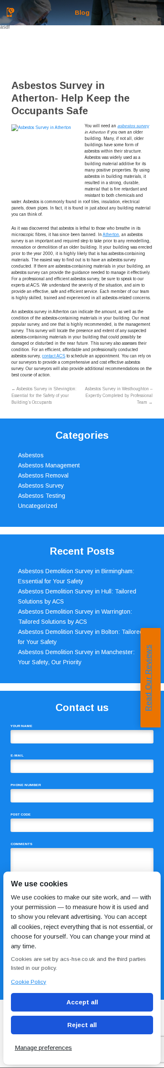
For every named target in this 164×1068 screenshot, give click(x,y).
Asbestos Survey (41, 485)
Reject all (82, 1024)
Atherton (111, 234)
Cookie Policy (28, 982)
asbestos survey (133, 125)
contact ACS (53, 356)
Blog (82, 12)
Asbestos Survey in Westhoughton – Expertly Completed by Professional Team (119, 395)
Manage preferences (43, 1047)
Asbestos (31, 455)
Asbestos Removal (43, 475)
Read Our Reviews (148, 677)
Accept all (82, 1002)
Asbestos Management (49, 465)
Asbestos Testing (41, 495)
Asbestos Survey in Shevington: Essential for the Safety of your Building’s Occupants (44, 395)
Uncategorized (37, 505)
